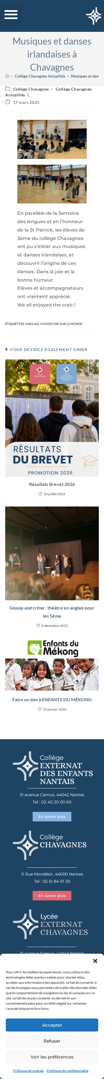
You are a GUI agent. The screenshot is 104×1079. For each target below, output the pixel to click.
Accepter (52, 1025)
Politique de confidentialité (67, 1071)
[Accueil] (7, 76)
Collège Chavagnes (31, 89)
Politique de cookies (28, 1071)
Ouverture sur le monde (61, 324)
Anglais (32, 324)
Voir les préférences (52, 1057)
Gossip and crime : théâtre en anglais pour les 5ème (52, 612)
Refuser (52, 1041)
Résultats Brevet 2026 (52, 484)
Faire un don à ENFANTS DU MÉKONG (52, 699)
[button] (95, 961)
